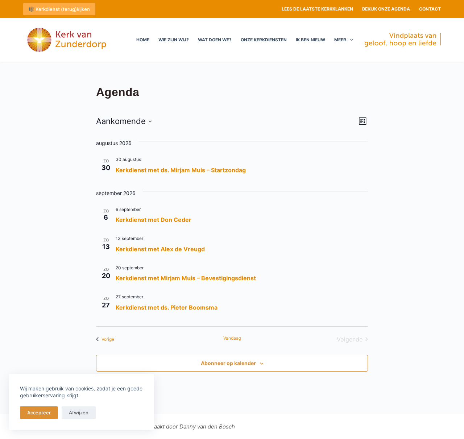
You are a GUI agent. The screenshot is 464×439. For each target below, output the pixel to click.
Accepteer (39, 412)
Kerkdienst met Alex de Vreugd (160, 249)
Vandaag (232, 338)
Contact (430, 9)
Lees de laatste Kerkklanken (317, 9)
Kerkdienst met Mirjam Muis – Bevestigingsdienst (186, 278)
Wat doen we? (215, 39)
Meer (340, 39)
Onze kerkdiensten (264, 39)
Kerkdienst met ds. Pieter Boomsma (167, 307)
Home (142, 39)
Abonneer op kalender (228, 363)
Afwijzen (78, 412)
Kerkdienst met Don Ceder (153, 219)
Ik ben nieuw (310, 39)
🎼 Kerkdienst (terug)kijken (59, 9)
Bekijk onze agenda (386, 9)
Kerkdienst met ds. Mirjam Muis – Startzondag (181, 170)
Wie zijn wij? (173, 39)
